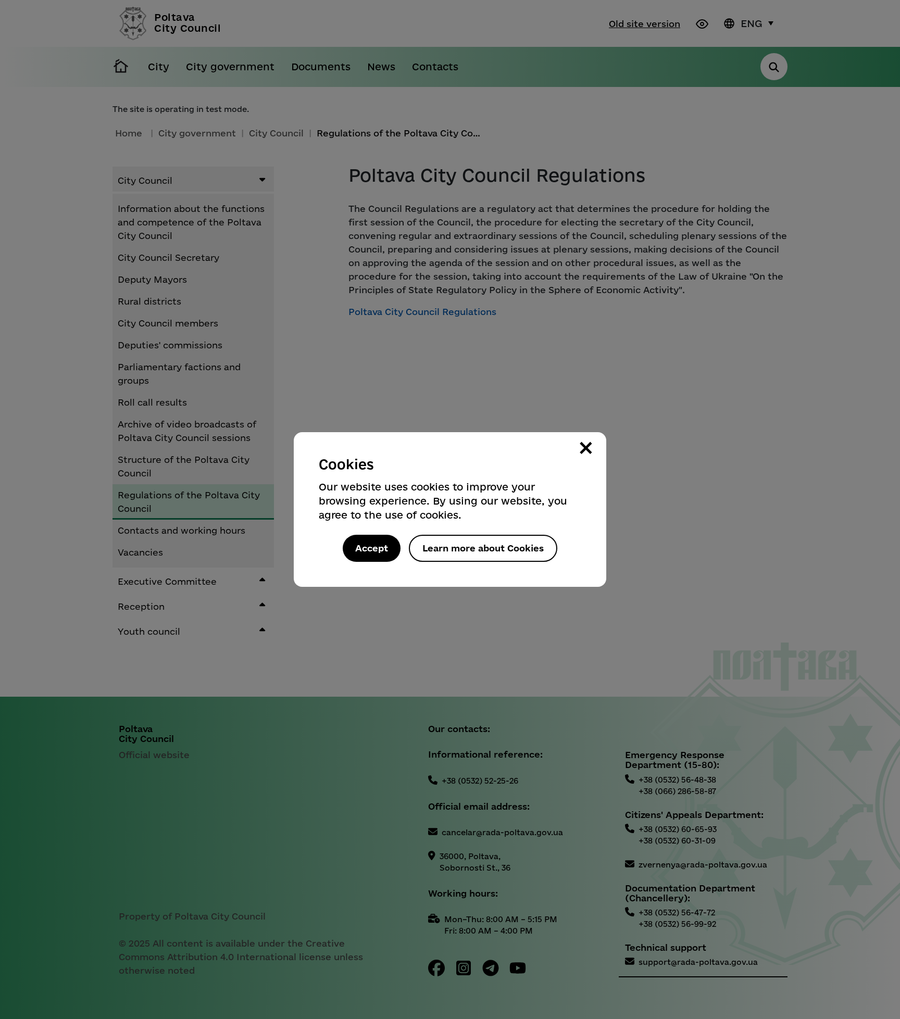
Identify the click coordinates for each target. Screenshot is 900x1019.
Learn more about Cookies (483, 548)
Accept (371, 548)
